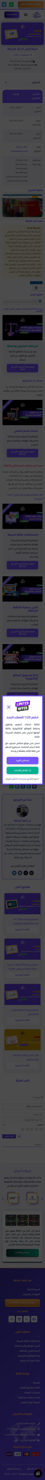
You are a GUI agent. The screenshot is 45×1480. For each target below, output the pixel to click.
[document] (22, 740)
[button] (9, 707)
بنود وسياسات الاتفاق (21, 779)
